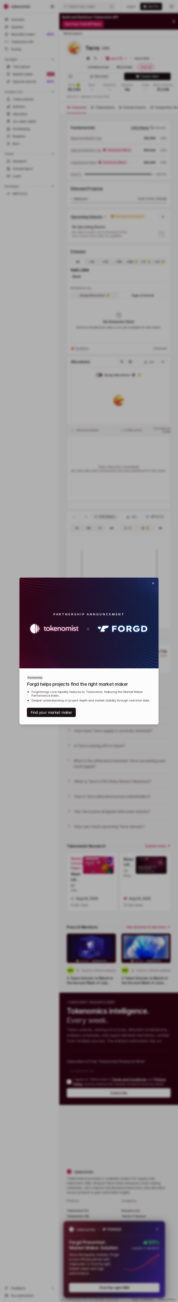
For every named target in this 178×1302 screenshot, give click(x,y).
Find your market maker (51, 712)
